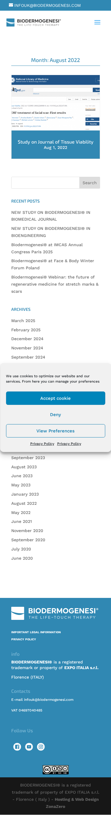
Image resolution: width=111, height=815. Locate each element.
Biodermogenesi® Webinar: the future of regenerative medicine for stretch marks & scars (55, 284)
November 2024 (27, 348)
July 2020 (21, 549)
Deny (55, 414)
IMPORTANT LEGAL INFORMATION (36, 632)
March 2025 (23, 320)
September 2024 (28, 357)
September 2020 (28, 539)
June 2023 (22, 475)
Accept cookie (55, 398)
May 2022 (20, 512)
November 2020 (27, 530)
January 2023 (25, 494)
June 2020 (22, 558)
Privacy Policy (42, 444)
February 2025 (26, 329)
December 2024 (27, 338)
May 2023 (20, 485)
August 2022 (24, 503)
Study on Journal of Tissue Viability (56, 141)
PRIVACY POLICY (23, 639)
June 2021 (21, 521)
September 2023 (28, 457)
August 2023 (24, 466)
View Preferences (55, 431)
